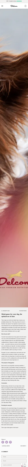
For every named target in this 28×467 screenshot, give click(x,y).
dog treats (12, 356)
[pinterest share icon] (10, 442)
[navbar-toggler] (2, 6)
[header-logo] (14, 6)
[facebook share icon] (2, 442)
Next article (23, 445)
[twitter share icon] (6, 442)
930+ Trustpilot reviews (11, 1)
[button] (24, 466)
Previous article (6, 445)
